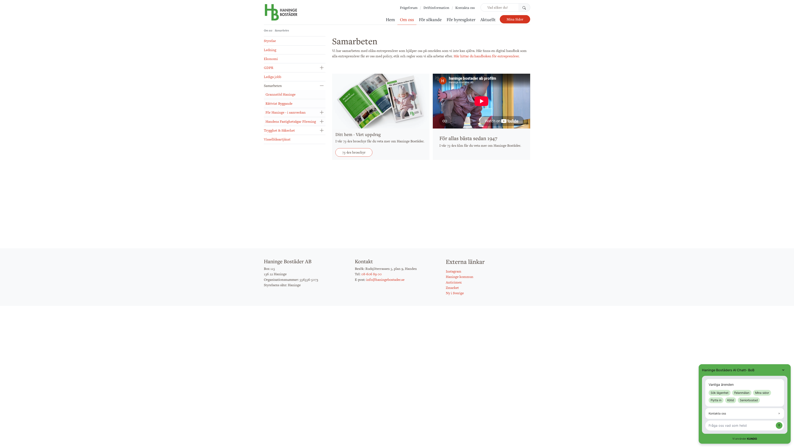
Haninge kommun (459, 276)
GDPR (268, 67)
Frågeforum (408, 7)
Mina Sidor (515, 19)
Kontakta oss (465, 7)
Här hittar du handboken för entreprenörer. (487, 56)
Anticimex (454, 282)
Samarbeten (273, 85)
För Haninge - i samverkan (285, 112)
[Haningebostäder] (281, 14)
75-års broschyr (354, 152)
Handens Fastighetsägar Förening (290, 121)
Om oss (407, 19)
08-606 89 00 (371, 274)
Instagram (453, 271)
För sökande (430, 19)
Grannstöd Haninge (280, 94)
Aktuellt (488, 19)
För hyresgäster (461, 19)
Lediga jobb (272, 76)
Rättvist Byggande (278, 103)
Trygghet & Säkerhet (279, 130)
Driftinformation (436, 7)
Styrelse (270, 40)
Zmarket (452, 287)
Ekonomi (271, 58)
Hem (390, 19)
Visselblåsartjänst (277, 139)
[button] (321, 67)
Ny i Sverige (455, 293)
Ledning (270, 49)
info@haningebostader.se (385, 279)
